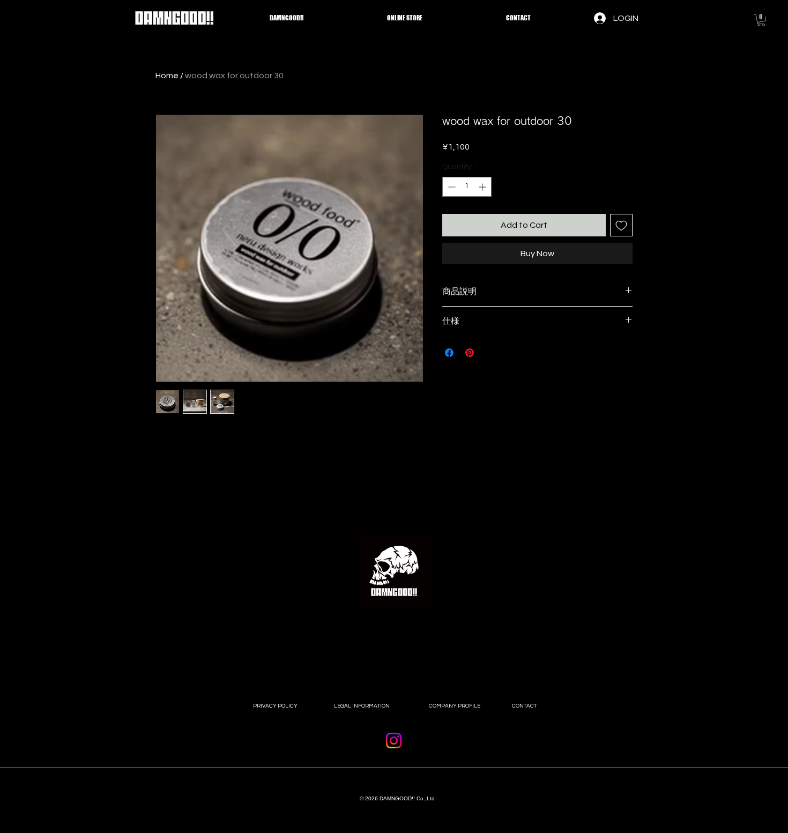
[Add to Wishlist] (621, 225)
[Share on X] (490, 352)
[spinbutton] (467, 186)
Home (167, 75)
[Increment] (483, 186)
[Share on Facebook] (449, 352)
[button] (761, 20)
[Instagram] (393, 740)
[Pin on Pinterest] (469, 352)
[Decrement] (450, 186)
